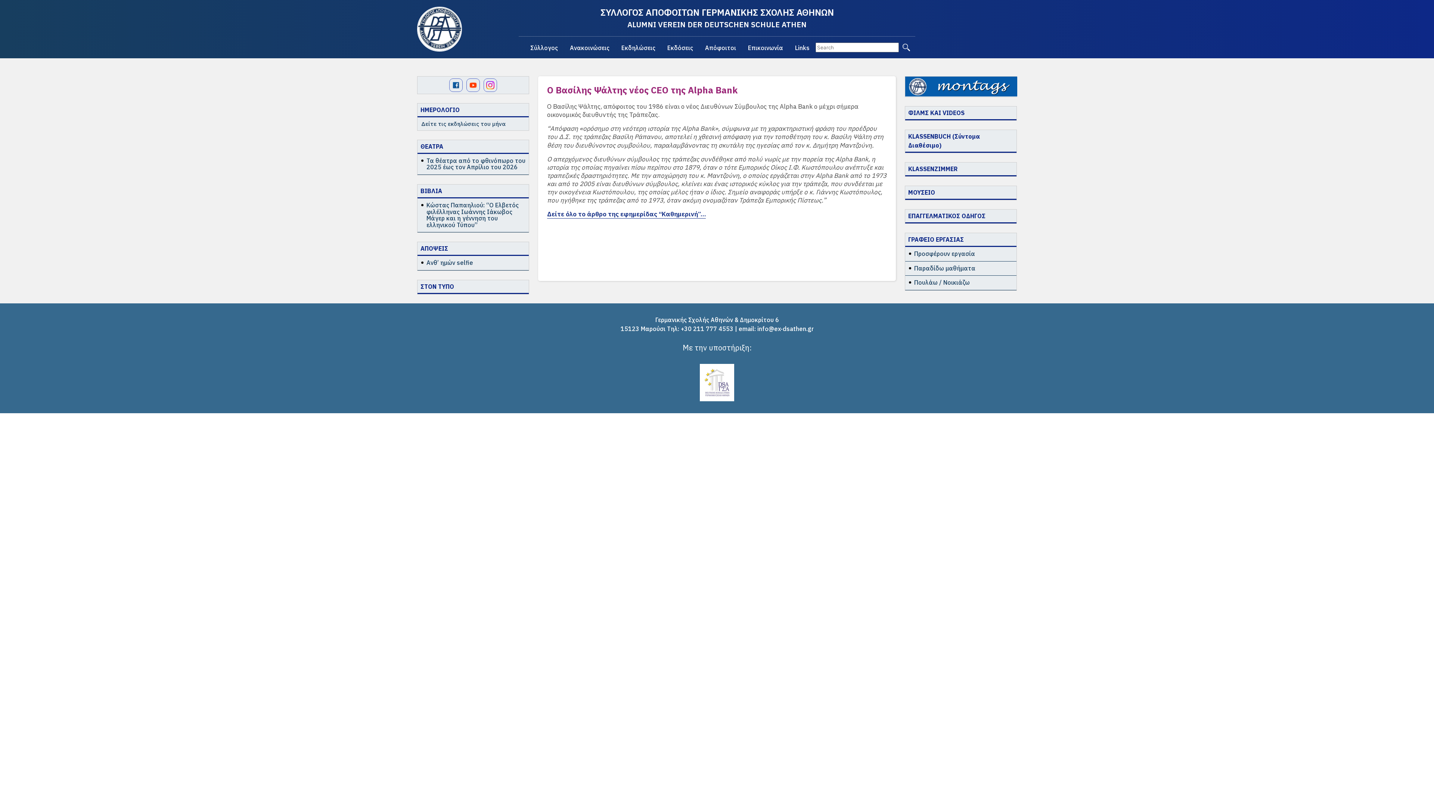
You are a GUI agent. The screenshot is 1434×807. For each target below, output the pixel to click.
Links (802, 48)
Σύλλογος (544, 48)
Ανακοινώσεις (589, 48)
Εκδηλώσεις (638, 48)
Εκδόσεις (680, 48)
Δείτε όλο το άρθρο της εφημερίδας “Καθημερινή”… (626, 214)
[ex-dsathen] (439, 29)
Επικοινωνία (765, 48)
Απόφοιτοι (720, 48)
